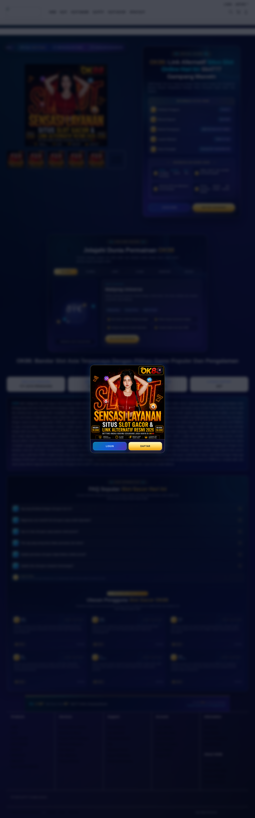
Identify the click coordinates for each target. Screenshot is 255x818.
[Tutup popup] (160, 370)
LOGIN (110, 446)
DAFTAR (145, 446)
